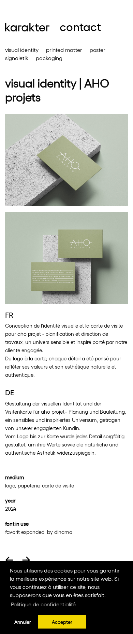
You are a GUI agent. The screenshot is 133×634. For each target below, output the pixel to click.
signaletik (16, 58)
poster (97, 49)
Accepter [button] (62, 622)
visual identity (22, 49)
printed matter (64, 49)
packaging (49, 58)
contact (80, 26)
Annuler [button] (22, 622)
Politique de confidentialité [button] (43, 604)
